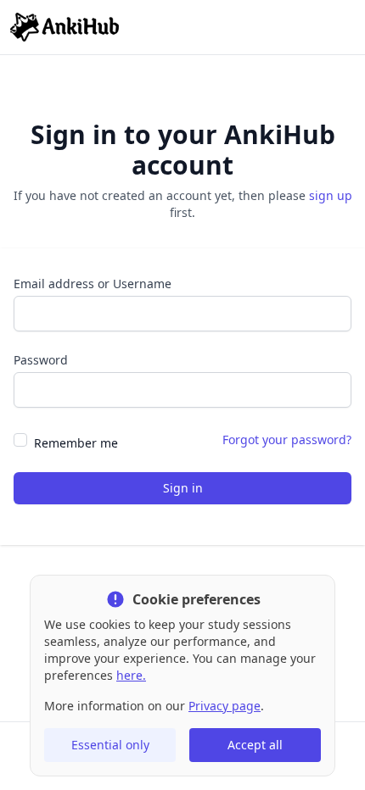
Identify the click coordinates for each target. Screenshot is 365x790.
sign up (330, 195)
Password (41, 360)
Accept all (255, 745)
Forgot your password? (286, 439)
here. (131, 675)
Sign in (183, 488)
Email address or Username (92, 283)
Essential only (110, 745)
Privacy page (224, 706)
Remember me (76, 443)
